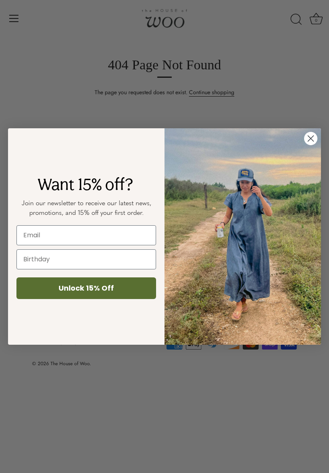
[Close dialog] (311, 138)
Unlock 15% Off (86, 288)
